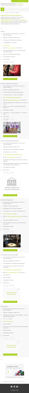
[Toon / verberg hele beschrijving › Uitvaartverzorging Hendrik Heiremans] (15, 160)
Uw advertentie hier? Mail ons (14, 377)
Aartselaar (10, 312)
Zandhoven (11, 37)
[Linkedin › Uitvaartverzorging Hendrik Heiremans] (10, 173)
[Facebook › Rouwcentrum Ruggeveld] (7, 232)
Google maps (17, 37)
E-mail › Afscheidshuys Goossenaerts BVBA (12, 269)
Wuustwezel (11, 260)
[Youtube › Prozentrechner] (13, 338)
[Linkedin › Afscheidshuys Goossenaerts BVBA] (10, 285)
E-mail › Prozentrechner (8, 321)
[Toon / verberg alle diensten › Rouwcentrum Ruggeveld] (15, 223)
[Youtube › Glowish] (13, 62)
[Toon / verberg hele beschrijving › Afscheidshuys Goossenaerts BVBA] (15, 275)
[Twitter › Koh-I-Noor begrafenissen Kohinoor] (4, 119)
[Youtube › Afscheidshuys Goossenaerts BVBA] (13, 285)
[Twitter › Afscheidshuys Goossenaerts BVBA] (4, 285)
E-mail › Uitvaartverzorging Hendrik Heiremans (12, 154)
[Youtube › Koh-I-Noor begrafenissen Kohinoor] (13, 119)
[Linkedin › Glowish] (10, 62)
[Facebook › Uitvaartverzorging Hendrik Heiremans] (7, 173)
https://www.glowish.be (11, 47)
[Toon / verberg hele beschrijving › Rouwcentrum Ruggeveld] (15, 220)
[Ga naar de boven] (27, 79)
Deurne (10, 206)
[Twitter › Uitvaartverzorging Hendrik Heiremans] (4, 173)
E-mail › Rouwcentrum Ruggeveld (10, 213)
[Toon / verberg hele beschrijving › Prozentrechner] (15, 327)
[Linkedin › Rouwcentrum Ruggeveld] (10, 232)
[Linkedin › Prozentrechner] (10, 338)
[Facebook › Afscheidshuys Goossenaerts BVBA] (7, 285)
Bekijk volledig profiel (10, 78)
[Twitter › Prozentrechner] (4, 338)
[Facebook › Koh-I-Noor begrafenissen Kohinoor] (7, 119)
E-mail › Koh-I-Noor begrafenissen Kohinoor (12, 97)
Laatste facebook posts (16, 112)
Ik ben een (20, 1)
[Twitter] (11, 387)
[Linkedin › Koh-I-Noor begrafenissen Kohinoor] (10, 119)
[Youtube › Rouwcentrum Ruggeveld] (13, 232)
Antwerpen (5, 37)
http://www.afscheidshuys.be (13, 272)
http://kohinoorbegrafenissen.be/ (13, 100)
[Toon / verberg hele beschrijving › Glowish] (15, 51)
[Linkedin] (17, 387)
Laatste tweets (6, 112)
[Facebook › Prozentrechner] (7, 338)
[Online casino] (14, 364)
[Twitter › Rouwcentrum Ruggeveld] (4, 232)
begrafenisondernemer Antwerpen (7, 19)
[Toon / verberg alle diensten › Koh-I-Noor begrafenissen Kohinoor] (15, 107)
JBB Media (13, 390)
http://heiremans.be (11, 157)
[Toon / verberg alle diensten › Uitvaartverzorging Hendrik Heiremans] (15, 164)
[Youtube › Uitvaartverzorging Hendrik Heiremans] (13, 173)
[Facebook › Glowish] (7, 62)
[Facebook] (14, 387)
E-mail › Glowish (6, 45)
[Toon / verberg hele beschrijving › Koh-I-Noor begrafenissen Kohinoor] (15, 103)
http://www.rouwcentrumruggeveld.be (14, 216)
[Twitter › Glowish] (4, 62)
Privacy (17, 390)
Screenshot (20, 47)
